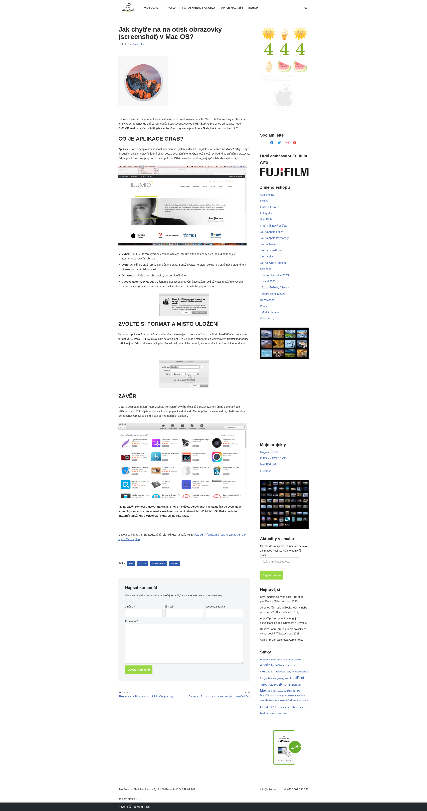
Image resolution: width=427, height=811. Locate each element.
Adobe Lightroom (277, 659)
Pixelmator (298, 700)
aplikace (297, 660)
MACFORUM (268, 464)
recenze (268, 706)
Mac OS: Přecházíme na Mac (211, 534)
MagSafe (283, 696)
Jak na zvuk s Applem (273, 262)
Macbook (272, 691)
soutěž (301, 707)
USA (268, 714)
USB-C (273, 713)
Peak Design (281, 700)
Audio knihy (267, 194)
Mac (131, 564)
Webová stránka (215, 606)
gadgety (281, 678)
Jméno (130, 606)
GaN (287, 678)
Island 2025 (269, 281)
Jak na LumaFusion (271, 250)
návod (263, 700)
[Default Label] (272, 142)
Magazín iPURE (269, 452)
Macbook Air (282, 691)
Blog (142, 44)
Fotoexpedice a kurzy (199, 7)
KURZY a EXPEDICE (273, 458)
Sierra (174, 564)
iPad (300, 677)
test (262, 713)
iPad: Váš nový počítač (273, 225)
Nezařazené (267, 300)
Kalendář (265, 269)
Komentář (131, 621)
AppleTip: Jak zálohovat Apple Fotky (281, 639)
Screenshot (159, 564)
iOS (293, 678)
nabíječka (300, 695)
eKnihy (264, 201)
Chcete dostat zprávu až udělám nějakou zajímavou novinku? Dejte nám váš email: (284, 551)
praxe (306, 700)
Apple (135, 44)
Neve (121, 806)
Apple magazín (232, 7)
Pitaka (290, 700)
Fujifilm (273, 678)
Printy (263, 306)
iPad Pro (273, 684)
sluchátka (290, 707)
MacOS (264, 695)
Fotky (288, 671)
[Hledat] (305, 7)
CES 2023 (291, 666)
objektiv (270, 700)
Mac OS (143, 564)
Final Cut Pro (268, 207)
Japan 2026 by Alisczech (276, 287)
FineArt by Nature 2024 (275, 275)
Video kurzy (267, 318)
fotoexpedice (302, 672)
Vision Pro (282, 714)
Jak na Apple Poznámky (274, 238)
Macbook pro (293, 691)
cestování (268, 671)
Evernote (280, 671)
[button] (161, 7)
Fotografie (266, 213)
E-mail (170, 606)
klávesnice (296, 685)
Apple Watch (278, 665)
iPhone (284, 684)
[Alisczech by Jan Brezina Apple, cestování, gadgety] (128, 8)
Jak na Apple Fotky (271, 231)
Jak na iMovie (268, 244)
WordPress (143, 806)
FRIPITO (265, 470)
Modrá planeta (270, 312)
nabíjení (291, 696)
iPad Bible (266, 219)
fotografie (265, 678)
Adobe (264, 659)
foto (294, 671)
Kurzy (172, 7)
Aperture (289, 659)
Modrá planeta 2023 (273, 293)
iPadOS (263, 685)
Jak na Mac (267, 256)
